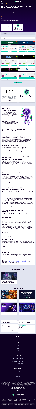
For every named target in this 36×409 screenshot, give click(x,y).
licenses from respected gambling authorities (22, 152)
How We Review (18, 375)
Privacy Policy (17, 379)
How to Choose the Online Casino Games (18, 361)
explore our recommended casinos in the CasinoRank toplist (18, 262)
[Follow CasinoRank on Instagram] (14, 389)
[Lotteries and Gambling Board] (3, 401)
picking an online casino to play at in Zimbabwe (13, 132)
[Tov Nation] (10, 401)
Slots (18, 351)
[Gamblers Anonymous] (15, 401)
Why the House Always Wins (18, 359)
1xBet (18, 339)
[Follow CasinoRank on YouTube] (19, 389)
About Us (17, 372)
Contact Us (18, 374)
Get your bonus (9, 51)
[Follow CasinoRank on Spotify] (21, 389)
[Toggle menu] (2, 1)
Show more (17, 82)
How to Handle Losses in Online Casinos (18, 366)
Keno (18, 347)
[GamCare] (22, 401)
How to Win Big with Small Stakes (18, 362)
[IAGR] (29, 401)
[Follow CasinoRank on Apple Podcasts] (23, 389)
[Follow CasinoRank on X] (17, 389)
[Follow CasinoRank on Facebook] (12, 389)
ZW (17, 391)
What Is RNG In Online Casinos (17, 364)
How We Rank (17, 377)
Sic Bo (18, 349)
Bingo (18, 346)
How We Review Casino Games (17, 353)
